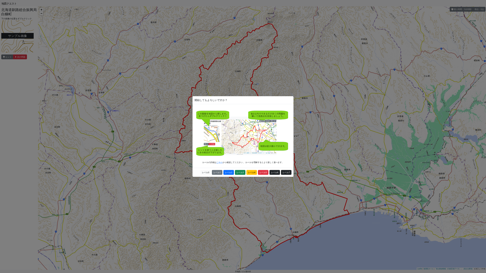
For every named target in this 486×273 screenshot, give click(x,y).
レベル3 (240, 172)
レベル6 (274, 172)
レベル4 (251, 172)
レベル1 (217, 172)
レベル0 (205, 172)
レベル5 (263, 172)
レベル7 (286, 172)
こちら (219, 162)
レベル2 (228, 172)
